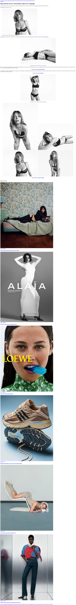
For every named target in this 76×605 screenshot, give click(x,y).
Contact (35, 604)
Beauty (15, 0)
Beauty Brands (30, 0)
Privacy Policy (42, 604)
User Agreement (38, 604)
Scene (19, 0)
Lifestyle (17, 0)
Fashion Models (41, 73)
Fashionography (2, 0)
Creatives (33, 0)
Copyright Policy (50, 604)
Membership (32, 604)
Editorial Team (3, 7)
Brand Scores (22, 0)
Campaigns (1, 1)
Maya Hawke (32, 36)
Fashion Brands (26, 0)
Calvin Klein (2, 36)
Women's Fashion (7, 0)
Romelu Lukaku (46, 36)
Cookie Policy (46, 604)
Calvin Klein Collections (41, 69)
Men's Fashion (12, 0)
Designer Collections (41, 177)
